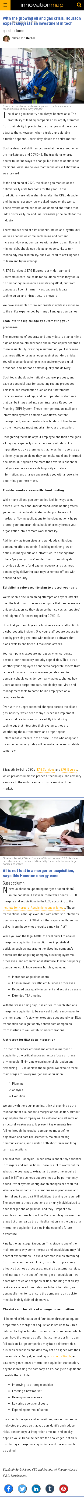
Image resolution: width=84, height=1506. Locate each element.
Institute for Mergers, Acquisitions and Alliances (34, 907)
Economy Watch (60, 1356)
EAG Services (46, 769)
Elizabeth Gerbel (23, 38)
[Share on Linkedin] (36, 1488)
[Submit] (79, 5)
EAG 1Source (69, 769)
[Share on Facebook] (8, 1488)
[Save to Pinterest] (63, 1488)
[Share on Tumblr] (49, 1488)
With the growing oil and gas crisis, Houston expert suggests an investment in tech (42, 21)
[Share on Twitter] (22, 1488)
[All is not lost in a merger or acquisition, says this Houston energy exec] (42, 828)
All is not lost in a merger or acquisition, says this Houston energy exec (38, 873)
